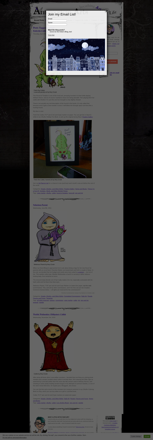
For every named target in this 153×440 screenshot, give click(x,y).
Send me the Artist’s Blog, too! (60, 32)
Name (50, 22)
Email (50, 19)
